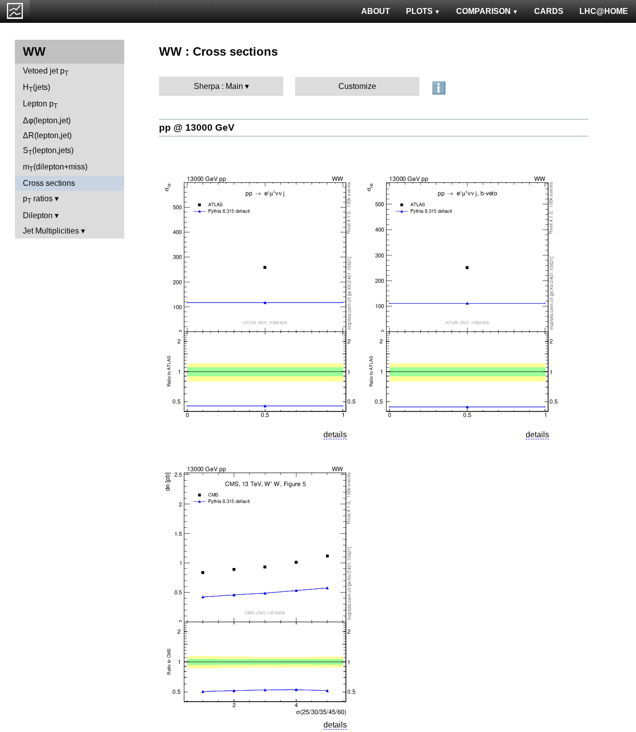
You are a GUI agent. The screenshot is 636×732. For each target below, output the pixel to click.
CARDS (548, 11)
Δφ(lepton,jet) (47, 120)
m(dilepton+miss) (55, 168)
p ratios (38, 199)
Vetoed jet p (46, 72)
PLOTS (419, 11)
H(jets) (36, 88)
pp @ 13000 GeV (197, 127)
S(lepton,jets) (48, 151)
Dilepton (38, 215)
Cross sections (49, 183)
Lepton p (40, 104)
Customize (357, 86)
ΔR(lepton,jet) (47, 135)
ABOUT (375, 11)
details (335, 434)
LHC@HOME (603, 11)
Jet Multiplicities (51, 231)
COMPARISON (483, 11)
